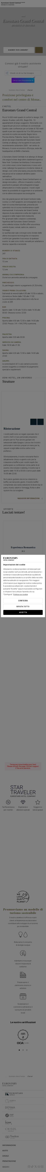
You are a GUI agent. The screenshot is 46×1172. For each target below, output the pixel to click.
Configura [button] (23, 601)
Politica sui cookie (20, 594)
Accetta (23, 612)
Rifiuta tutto (23, 606)
